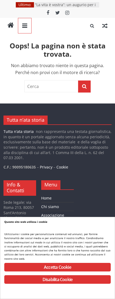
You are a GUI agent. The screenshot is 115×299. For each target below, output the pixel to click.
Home (46, 198)
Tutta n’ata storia (18, 131)
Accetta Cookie (57, 267)
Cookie (62, 167)
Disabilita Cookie (57, 279)
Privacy (46, 167)
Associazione (52, 215)
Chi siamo (50, 206)
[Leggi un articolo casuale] (105, 25)
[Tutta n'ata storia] (10, 26)
